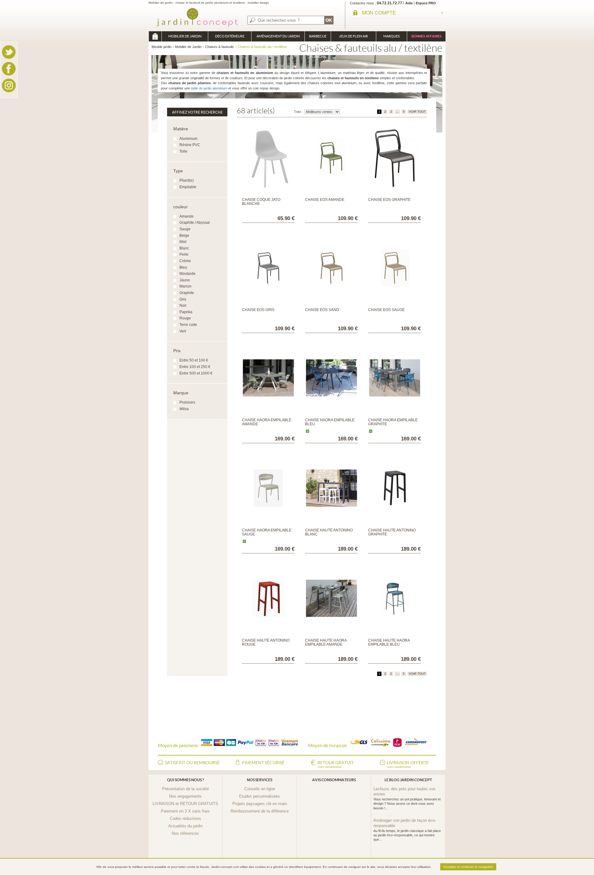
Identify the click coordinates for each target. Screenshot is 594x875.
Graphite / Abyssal (194, 222)
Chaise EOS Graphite (389, 199)
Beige (184, 235)
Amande (186, 216)
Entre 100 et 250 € (194, 367)
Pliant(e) (186, 180)
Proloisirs (187, 402)
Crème (185, 261)
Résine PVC (189, 145)
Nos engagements (185, 796)
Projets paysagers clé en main (259, 803)
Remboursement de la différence (259, 811)
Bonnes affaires (426, 36)
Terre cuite (188, 325)
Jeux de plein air (353, 36)
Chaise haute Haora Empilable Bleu (389, 642)
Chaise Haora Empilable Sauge (266, 532)
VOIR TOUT (417, 111)
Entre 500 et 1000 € (196, 373)
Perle (183, 254)
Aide (409, 3)
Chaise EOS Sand (322, 310)
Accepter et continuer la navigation (468, 867)
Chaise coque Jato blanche (261, 201)
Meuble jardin (154, 36)
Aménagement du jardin (278, 36)
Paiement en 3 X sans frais (185, 811)
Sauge (185, 229)
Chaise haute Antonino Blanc (329, 532)
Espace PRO (426, 3)
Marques (391, 36)
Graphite (186, 293)
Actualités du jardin (185, 826)
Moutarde (187, 273)
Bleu (183, 267)
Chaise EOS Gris (258, 310)
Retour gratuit (335, 764)
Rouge (185, 318)
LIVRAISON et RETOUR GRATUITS (185, 803)
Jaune (184, 280)
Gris (182, 299)
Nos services (259, 780)
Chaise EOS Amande (324, 199)
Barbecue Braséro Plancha (317, 37)
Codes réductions (185, 818)
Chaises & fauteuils (219, 47)
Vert (182, 331)
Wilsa (184, 409)
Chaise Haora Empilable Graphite (393, 422)
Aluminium (188, 138)
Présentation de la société (185, 788)
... (397, 111)
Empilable (187, 187)
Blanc (184, 248)
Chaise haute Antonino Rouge (266, 642)
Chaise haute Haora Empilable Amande (325, 642)
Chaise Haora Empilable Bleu (330, 422)
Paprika (185, 312)
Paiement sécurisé (263, 762)
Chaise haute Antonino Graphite (392, 532)
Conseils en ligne (259, 788)
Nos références (185, 833)
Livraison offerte (408, 764)
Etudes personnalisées (259, 796)
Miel (183, 242)
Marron (185, 286)
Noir (183, 305)
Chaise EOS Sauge (386, 310)
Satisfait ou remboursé (192, 762)
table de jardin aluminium (209, 88)
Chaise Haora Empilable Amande (266, 422)
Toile (183, 151)
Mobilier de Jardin (184, 36)
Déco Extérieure (229, 36)
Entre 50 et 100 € (193, 360)
